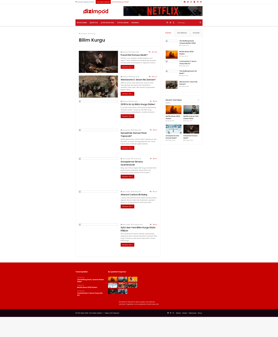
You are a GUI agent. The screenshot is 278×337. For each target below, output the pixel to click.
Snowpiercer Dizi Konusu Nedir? (172, 137)
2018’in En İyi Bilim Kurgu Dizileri (138, 104)
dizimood (125, 52)
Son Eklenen (182, 33)
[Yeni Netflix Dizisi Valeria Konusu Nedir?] (122, 285)
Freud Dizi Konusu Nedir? (134, 54)
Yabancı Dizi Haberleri (112, 313)
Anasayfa (83, 33)
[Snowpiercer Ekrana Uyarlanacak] (98, 173)
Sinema (136, 22)
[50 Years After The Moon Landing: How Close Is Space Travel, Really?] (132, 279)
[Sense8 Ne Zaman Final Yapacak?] (98, 142)
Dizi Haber (83, 22)
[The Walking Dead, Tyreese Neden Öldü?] (172, 44)
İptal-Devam (123, 22)
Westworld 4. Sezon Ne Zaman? (138, 79)
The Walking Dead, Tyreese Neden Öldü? (187, 42)
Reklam (178, 313)
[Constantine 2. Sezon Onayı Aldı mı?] (172, 64)
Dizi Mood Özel (108, 22)
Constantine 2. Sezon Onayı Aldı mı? (187, 62)
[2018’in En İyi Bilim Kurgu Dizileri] (98, 113)
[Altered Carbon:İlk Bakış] (98, 205)
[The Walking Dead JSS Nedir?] (172, 74)
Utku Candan (126, 130)
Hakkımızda (192, 313)
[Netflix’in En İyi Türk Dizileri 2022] (191, 109)
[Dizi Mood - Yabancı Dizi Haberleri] (95, 11)
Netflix (95, 22)
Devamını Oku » (127, 67)
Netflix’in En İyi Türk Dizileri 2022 (190, 117)
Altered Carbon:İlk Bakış (134, 194)
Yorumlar (196, 33)
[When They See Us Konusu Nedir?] (122, 291)
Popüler (168, 33)
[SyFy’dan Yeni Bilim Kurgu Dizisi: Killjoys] (98, 238)
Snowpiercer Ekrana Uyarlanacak (132, 163)
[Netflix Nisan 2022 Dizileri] (172, 55)
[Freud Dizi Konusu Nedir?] (98, 62)
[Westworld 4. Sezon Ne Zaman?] (98, 87)
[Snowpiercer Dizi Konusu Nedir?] (173, 129)
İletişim (184, 313)
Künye (200, 313)
